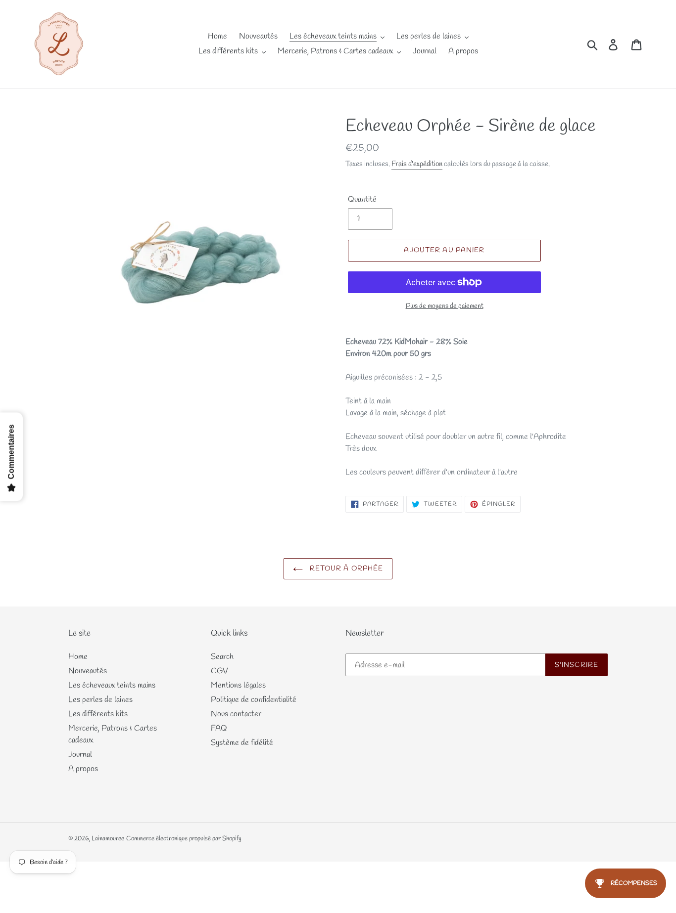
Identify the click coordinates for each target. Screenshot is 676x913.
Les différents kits (98, 714)
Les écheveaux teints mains (111, 685)
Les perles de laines (100, 700)
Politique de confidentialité (253, 700)
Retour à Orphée (346, 568)
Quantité (362, 199)
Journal (80, 754)
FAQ (219, 728)
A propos (83, 769)
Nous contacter (236, 714)
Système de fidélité (242, 743)
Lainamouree (108, 838)
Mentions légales (238, 685)
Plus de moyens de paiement (444, 306)
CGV (219, 671)
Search (222, 657)
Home (78, 657)
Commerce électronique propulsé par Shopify (183, 838)
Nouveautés (87, 671)
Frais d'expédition (416, 164)
